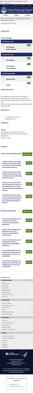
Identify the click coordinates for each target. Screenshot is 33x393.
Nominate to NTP (6, 325)
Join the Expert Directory (8, 323)
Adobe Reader (13, 384)
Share (17, 15)
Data (29, 163)
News (3, 309)
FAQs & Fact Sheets (6, 303)
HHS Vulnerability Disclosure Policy (16, 363)
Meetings (5, 285)
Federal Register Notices (7, 305)
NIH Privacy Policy (15, 364)
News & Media (14, 5)
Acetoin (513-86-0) (10, 119)
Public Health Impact (7, 314)
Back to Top (6, 277)
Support (29, 5)
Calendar (5, 5)
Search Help (5, 340)
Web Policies (5, 347)
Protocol (28, 154)
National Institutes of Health (16, 372)
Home (2, 18)
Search (28, 15)
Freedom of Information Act (16, 359)
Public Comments (6, 327)
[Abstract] (3, 137)
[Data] (8, 137)
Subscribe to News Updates (8, 329)
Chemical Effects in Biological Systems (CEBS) (17, 18)
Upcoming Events (6, 283)
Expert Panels (5, 288)
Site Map (4, 342)
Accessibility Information (8, 336)
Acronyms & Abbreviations (8, 338)
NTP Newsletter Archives (8, 312)
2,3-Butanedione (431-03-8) (13, 117)
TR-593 (3, 130)
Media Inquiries (5, 307)
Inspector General (15, 361)
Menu (6, 15)
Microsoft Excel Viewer (16, 386)
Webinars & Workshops (7, 294)
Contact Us (4, 320)
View (29, 45)
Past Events (4, 296)
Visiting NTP (5, 345)
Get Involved (22, 5)
